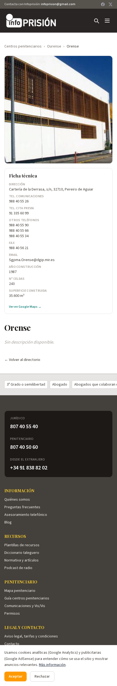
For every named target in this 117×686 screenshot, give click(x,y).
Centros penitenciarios (23, 46)
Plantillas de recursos (21, 545)
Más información (52, 665)
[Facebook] (103, 4)
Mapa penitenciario (19, 590)
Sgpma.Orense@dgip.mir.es (32, 260)
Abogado (59, 384)
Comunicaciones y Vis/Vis (24, 606)
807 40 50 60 (24, 447)
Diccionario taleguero (21, 552)
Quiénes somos (17, 499)
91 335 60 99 (19, 213)
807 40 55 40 (24, 426)
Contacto (11, 644)
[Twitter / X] (110, 4)
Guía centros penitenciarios (26, 598)
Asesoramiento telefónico (25, 514)
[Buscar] (96, 20)
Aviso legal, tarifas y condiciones (31, 636)
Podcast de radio (18, 568)
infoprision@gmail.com (58, 4)
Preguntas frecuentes (22, 507)
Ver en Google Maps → (25, 307)
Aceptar (15, 676)
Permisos (12, 613)
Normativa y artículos (21, 560)
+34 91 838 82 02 (28, 468)
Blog (8, 522)
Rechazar (42, 676)
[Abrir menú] (107, 20)
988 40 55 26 (19, 201)
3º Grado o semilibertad (26, 384)
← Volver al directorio (22, 360)
